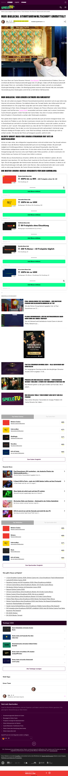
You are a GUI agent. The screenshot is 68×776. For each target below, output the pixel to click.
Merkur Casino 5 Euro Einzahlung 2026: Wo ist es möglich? (25, 594)
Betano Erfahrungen (16, 537)
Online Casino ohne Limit (9, 731)
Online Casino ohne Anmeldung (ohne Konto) (14, 728)
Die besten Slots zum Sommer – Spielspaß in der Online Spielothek (36, 501)
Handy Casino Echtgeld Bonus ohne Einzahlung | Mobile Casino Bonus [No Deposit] (32, 606)
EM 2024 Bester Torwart (14, 615)
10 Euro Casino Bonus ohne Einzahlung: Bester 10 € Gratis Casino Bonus (29, 585)
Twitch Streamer (25, 11)
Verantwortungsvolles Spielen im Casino (13, 715)
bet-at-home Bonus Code (24, 269)
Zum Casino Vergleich (34, 459)
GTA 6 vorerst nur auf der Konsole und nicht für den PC (32, 511)
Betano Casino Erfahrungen (18, 423)
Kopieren (63, 187)
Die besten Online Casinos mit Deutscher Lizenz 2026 (23, 587)
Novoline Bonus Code (23, 246)
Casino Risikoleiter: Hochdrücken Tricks (13, 726)
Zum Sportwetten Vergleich (34, 565)
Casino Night (23, 110)
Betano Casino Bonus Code (25, 176)
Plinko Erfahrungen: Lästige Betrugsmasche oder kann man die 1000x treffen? (44, 318)
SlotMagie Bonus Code (24, 222)
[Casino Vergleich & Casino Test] (8, 7)
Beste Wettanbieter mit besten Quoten (22, 628)
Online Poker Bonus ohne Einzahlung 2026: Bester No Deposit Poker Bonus (30, 599)
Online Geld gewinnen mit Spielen (12, 723)
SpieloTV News (17, 11)
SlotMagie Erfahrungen (17, 438)
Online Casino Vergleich (7, 11)
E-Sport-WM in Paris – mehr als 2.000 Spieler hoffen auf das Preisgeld (37, 481)
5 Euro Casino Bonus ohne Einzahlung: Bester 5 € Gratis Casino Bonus (28, 596)
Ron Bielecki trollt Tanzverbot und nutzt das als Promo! (44, 396)
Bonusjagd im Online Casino (10, 718)
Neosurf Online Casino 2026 (15, 589)
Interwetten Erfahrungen (17, 431)
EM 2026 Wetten (12, 613)
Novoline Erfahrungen (16, 445)
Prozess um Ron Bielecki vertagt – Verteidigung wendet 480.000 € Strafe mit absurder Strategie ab (45, 381)
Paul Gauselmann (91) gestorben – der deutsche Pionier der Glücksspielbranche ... (34, 472)
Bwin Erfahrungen (15, 551)
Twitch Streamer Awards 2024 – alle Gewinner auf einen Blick (44, 366)
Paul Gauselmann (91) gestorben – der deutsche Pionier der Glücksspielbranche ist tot (43, 302)
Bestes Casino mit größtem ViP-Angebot (23, 651)
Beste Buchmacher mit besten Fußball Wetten (24, 643)
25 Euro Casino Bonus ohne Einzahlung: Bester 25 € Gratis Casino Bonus (29, 592)
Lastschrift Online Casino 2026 (16, 580)
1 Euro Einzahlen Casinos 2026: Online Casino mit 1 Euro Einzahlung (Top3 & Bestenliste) (35, 578)
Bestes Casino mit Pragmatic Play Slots (22, 636)
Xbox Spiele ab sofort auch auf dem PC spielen (29, 491)
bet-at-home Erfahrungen (17, 453)
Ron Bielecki (35, 80)
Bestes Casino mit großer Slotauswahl (22, 659)
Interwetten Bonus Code (24, 199)
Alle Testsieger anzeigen (34, 669)
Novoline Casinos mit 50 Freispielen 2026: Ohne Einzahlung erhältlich (28, 582)
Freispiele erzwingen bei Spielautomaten (13, 720)
